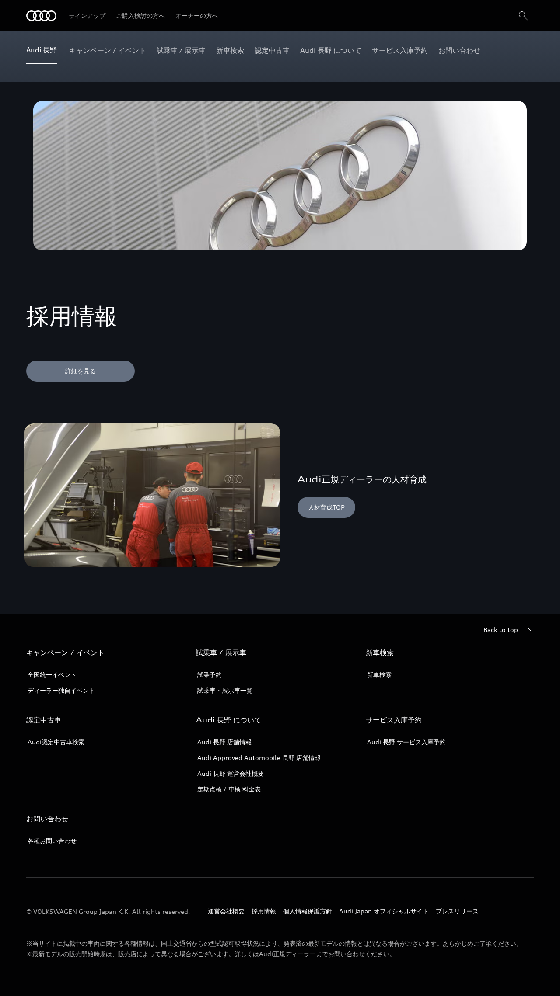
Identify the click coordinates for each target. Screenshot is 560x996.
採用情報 (264, 911)
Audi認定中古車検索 (56, 742)
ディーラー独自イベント (61, 690)
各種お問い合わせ (52, 840)
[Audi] (41, 15)
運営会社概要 (226, 911)
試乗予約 (209, 674)
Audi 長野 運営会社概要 (230, 773)
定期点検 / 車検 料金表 (229, 789)
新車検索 (379, 674)
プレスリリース (457, 911)
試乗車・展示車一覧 (224, 690)
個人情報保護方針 (307, 911)
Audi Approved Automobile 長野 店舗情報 (259, 757)
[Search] (523, 15)
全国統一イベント (52, 674)
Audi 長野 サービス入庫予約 (406, 742)
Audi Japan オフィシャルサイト (384, 911)
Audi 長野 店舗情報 (224, 742)
